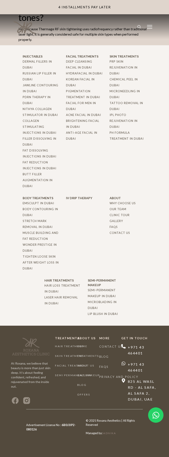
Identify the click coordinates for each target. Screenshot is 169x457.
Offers (83, 394)
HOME (82, 346)
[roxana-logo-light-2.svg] (31, 347)
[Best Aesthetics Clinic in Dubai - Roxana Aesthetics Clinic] (25, 26)
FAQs (104, 366)
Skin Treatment (69, 356)
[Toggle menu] (150, 27)
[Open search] (139, 27)
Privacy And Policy (118, 377)
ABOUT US (85, 365)
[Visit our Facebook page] (15, 400)
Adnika (109, 433)
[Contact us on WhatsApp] (155, 415)
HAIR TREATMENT (69, 346)
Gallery (84, 375)
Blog (82, 385)
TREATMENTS (88, 356)
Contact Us (111, 346)
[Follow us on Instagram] (26, 400)
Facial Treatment (71, 365)
